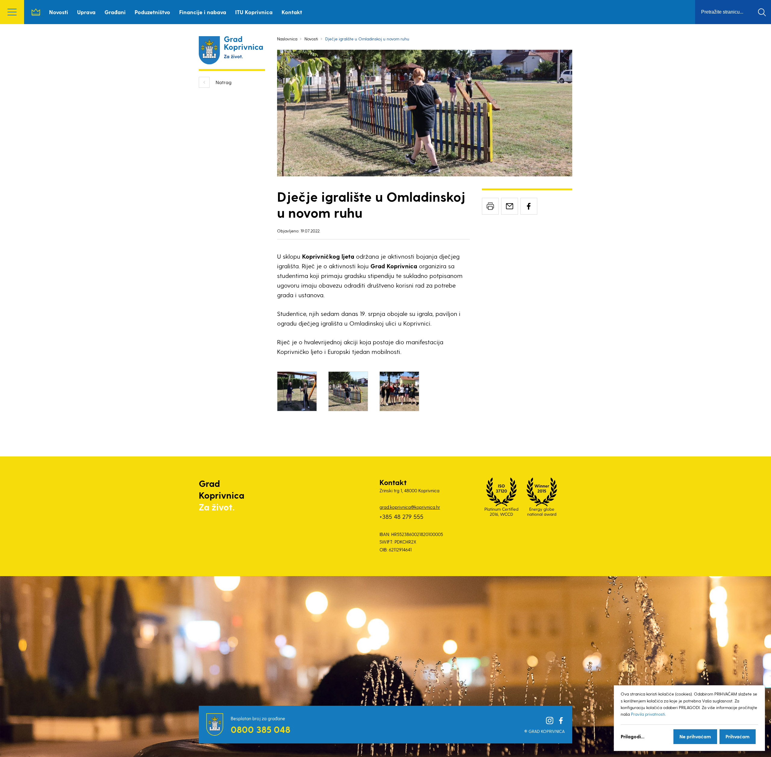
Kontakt (292, 12)
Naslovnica (36, 12)
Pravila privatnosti (648, 714)
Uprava (86, 12)
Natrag (224, 82)
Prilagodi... (633, 736)
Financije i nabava (202, 12)
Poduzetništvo (152, 12)
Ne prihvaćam (695, 736)
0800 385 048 (260, 729)
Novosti (58, 12)
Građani (115, 12)
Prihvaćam (738, 736)
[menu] (12, 12)
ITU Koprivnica (254, 12)
